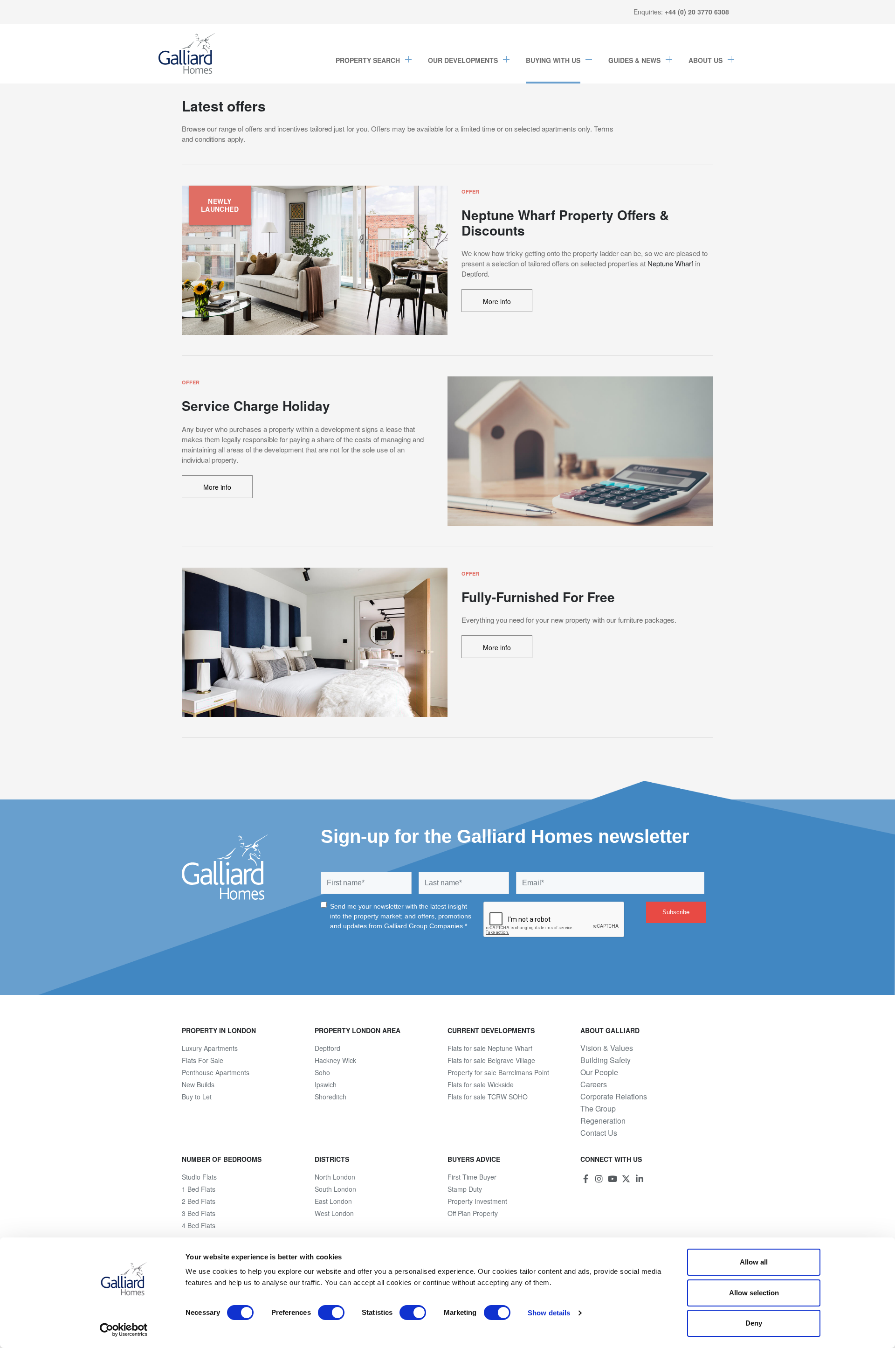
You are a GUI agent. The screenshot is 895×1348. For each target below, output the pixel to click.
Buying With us (553, 60)
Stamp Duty (465, 1189)
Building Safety (605, 1060)
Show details (549, 1313)
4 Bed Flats (198, 1225)
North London (335, 1176)
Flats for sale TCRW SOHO (488, 1096)
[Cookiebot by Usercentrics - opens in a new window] (124, 1330)
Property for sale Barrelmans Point (498, 1072)
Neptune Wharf (670, 263)
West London (334, 1213)
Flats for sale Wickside (481, 1084)
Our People (599, 1072)
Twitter (626, 1179)
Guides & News (634, 60)
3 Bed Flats (198, 1213)
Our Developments (463, 60)
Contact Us (598, 1133)
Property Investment (477, 1201)
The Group (598, 1109)
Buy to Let (197, 1096)
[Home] (186, 53)
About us (705, 60)
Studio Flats (199, 1176)
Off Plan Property (473, 1213)
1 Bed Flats (198, 1189)
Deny (753, 1323)
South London (335, 1189)
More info (497, 301)
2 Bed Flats (198, 1201)
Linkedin (639, 1179)
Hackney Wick (335, 1060)
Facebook (585, 1179)
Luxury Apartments (210, 1048)
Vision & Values (606, 1048)
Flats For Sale (202, 1060)
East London (333, 1201)
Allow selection (754, 1293)
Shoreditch (330, 1096)
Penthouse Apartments (215, 1072)
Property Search (368, 60)
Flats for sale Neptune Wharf (490, 1048)
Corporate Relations (613, 1096)
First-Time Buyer (472, 1176)
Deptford (327, 1048)
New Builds (198, 1084)
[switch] (331, 1312)
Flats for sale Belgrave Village (491, 1060)
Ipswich (326, 1084)
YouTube (612, 1179)
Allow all (754, 1262)
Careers (593, 1084)
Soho (322, 1072)
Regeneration (603, 1121)
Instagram (599, 1179)
